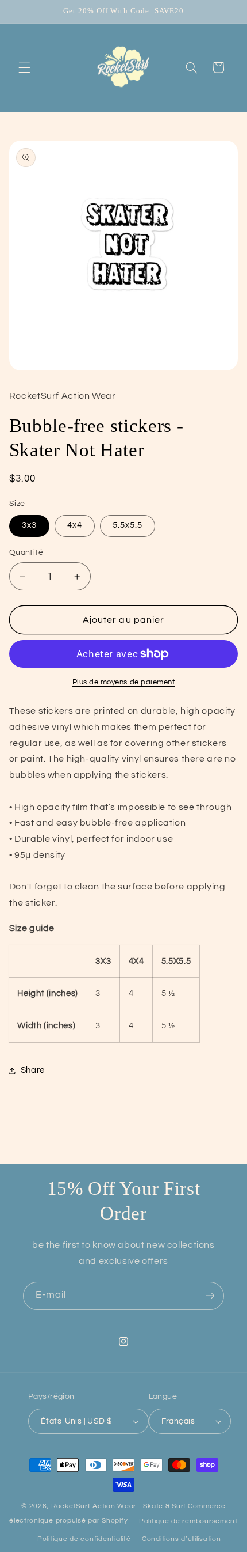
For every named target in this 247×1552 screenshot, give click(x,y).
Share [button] (33, 1070)
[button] (24, 67)
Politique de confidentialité (84, 1539)
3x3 (29, 525)
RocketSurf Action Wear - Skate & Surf (118, 1506)
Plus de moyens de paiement (123, 682)
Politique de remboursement (188, 1521)
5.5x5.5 (127, 525)
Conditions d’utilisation (181, 1539)
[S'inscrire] (210, 1296)
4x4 (74, 525)
